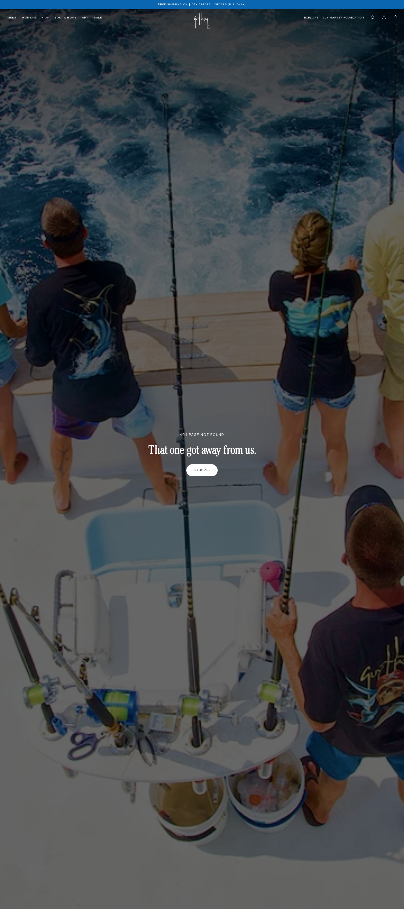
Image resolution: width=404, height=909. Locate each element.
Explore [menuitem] (311, 17)
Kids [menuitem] (45, 17)
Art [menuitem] (85, 17)
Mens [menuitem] (11, 17)
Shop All (202, 470)
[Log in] (384, 17)
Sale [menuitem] (98, 17)
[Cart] (395, 17)
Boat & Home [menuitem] (65, 17)
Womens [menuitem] (29, 17)
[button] (373, 17)
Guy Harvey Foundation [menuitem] (343, 17)
